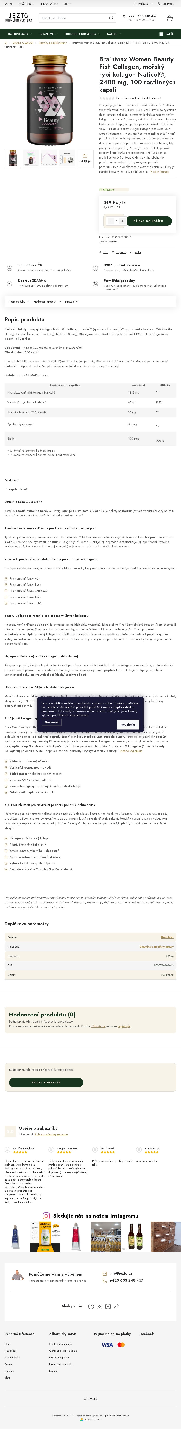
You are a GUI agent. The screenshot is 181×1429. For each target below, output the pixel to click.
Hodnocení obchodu (60, 1364)
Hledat (111, 18)
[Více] (166, 34)
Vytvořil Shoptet (93, 1419)
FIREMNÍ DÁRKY (49, 3)
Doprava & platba (59, 1357)
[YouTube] (108, 1306)
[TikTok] (116, 1306)
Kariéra (9, 1364)
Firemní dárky (12, 1357)
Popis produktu (17, 301)
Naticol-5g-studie (131, 751)
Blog (7, 1377)
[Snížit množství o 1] (111, 221)
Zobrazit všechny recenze (51, 1134)
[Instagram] (99, 1306)
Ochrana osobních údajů (63, 1350)
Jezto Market (90, 1399)
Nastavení (52, 722)
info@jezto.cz (121, 1273)
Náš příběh (11, 1350)
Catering (9, 1371)
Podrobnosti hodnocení (148, 98)
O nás (8, 1344)
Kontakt (53, 1371)
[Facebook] (91, 1306)
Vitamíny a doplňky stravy (157, 946)
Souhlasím (128, 725)
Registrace (168, 3)
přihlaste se (98, 1026)
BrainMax (114, 241)
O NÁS (9, 3)
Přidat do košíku (148, 221)
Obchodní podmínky (60, 1344)
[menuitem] (20, 34)
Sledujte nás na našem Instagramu (95, 1215)
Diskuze (69, 301)
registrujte (124, 1026)
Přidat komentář (46, 1082)
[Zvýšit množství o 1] (122, 221)
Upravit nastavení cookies (116, 1415)
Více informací (78, 715)
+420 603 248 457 (142, 16)
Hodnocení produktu (45, 301)
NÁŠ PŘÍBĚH (26, 3)
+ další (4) (85, 161)
